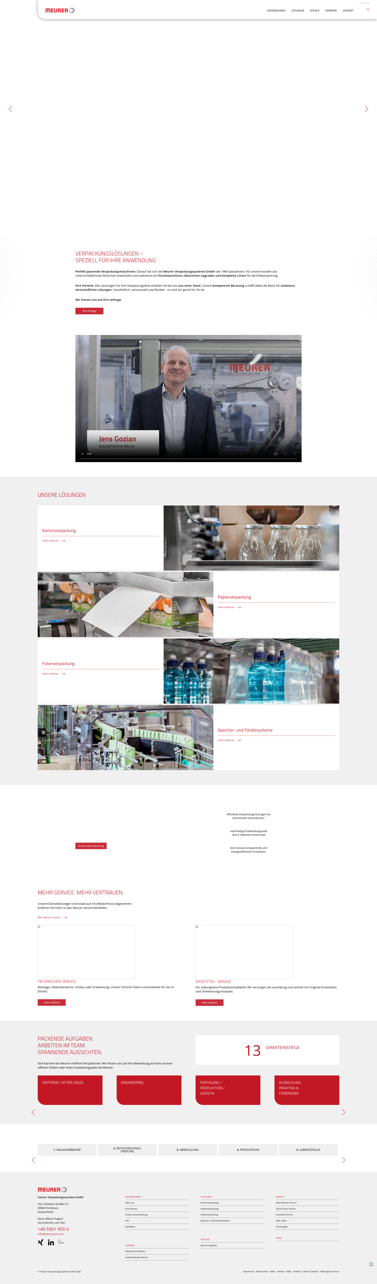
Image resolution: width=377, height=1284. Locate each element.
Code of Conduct (310, 1271)
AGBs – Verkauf (277, 1271)
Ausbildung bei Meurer (136, 1257)
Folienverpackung (209, 1214)
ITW (127, 1220)
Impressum (248, 1271)
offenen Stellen (48, 1067)
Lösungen (297, 11)
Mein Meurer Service (286, 1202)
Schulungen (282, 1226)
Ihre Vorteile (131, 1208)
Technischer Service (286, 1208)
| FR (368, 3)
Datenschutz (262, 1271)
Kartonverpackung (210, 1202)
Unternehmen (276, 11)
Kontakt (348, 11)
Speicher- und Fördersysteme (215, 1220)
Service (315, 11)
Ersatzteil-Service (284, 1214)
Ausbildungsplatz (85, 1067)
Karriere (331, 11)
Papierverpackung (209, 1208)
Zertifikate (130, 1226)
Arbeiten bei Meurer (135, 1251)
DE (361, 3)
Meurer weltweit (209, 1245)
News (279, 1238)
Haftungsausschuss (329, 1271)
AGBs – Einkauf (293, 1271)
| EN (364, 3)
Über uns (129, 1202)
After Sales (281, 1220)
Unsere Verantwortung (136, 1214)
